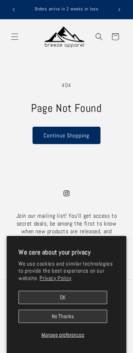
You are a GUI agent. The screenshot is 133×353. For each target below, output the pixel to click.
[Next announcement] (119, 9)
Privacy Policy (55, 278)
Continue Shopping (66, 135)
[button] (15, 37)
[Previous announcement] (14, 9)
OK (63, 297)
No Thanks (63, 316)
